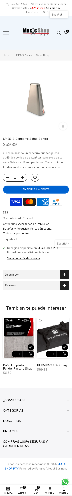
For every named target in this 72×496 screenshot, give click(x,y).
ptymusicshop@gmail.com (50, 4)
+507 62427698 (18, 4)
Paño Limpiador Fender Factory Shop (17, 367)
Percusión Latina (40, 229)
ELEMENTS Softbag (52, 365)
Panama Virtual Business (51, 469)
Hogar (7, 55)
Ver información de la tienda (23, 258)
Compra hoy (53, 8)
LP (17, 239)
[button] (59, 14)
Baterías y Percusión (16, 229)
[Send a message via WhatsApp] (65, 482)
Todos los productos (16, 233)
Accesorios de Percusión (33, 224)
